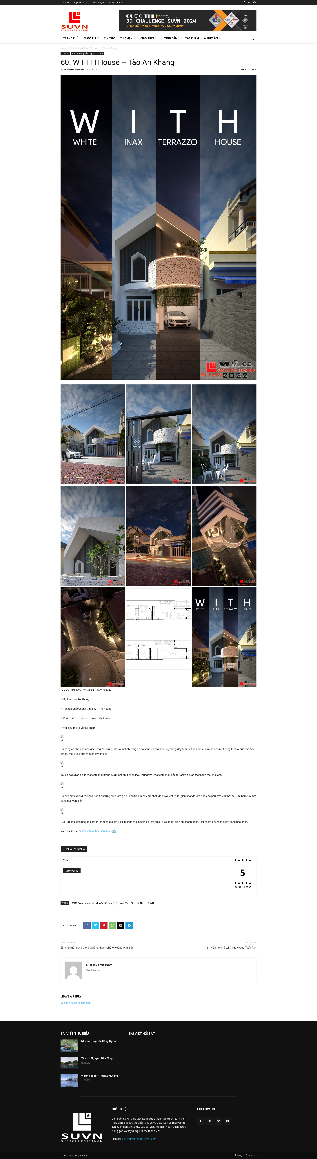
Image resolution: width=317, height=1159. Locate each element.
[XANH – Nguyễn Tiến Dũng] (69, 1063)
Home (64, 48)
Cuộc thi (74, 48)
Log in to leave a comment (76, 1002)
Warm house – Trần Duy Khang (99, 1075)
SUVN (151, 903)
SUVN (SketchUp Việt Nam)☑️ (97, 831)
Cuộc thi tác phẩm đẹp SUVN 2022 (87, 53)
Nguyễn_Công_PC (124, 903)
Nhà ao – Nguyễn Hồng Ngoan (99, 1041)
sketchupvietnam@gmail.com (139, 1138)
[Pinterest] (104, 925)
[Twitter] (95, 925)
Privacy (239, 1155)
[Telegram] (129, 925)
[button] (252, 38)
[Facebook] (244, 3)
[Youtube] (254, 3)
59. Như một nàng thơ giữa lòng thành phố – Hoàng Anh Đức (97, 947)
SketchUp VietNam (74, 69)
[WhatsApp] (112, 925)
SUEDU (140, 903)
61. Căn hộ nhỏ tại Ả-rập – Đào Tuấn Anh (231, 947)
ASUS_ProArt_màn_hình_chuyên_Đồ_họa (92, 903)
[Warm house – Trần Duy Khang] (69, 1080)
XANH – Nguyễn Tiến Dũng (97, 1058)
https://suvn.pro (93, 970)
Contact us (250, 1155)
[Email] (120, 925)
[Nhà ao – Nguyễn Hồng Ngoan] (69, 1045)
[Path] (218, 1121)
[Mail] (249, 3)
